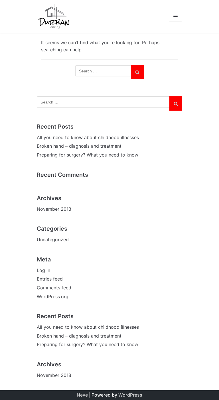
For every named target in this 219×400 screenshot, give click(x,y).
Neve (82, 395)
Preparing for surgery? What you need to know (87, 155)
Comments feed (54, 288)
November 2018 (54, 209)
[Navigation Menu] (175, 16)
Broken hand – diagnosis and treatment (79, 146)
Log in (43, 270)
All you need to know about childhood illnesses (88, 137)
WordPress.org (52, 296)
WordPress (130, 395)
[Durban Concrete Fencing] (54, 16)
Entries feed (50, 279)
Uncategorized (53, 239)
